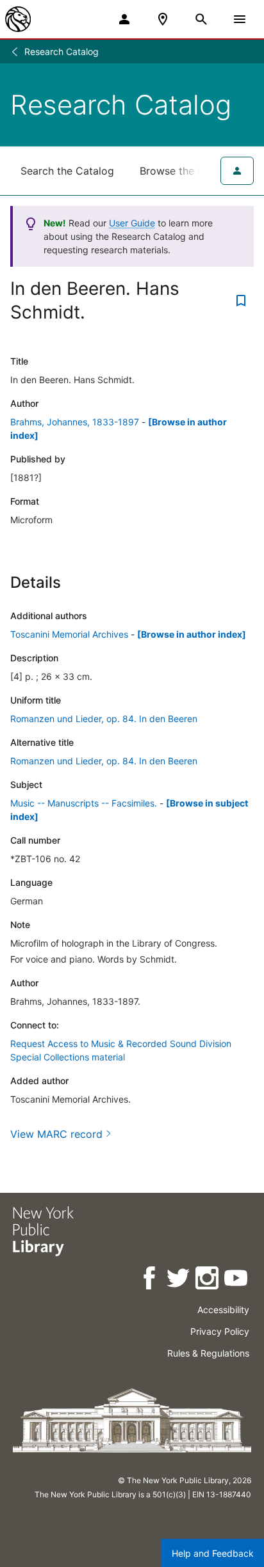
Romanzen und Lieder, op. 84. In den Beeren (103, 718)
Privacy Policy (219, 1331)
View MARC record (56, 1134)
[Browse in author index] (191, 634)
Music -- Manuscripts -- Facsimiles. (83, 803)
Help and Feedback (213, 1553)
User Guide (132, 222)
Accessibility (223, 1309)
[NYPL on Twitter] (179, 1280)
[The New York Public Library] (18, 19)
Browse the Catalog (188, 170)
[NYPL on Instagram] (207, 1280)
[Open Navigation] (239, 19)
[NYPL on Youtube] (236, 1280)
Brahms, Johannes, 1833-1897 (74, 421)
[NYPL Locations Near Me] (163, 19)
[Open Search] (201, 19)
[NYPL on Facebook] (150, 1280)
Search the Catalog (67, 170)
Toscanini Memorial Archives (69, 634)
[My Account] (124, 19)
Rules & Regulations (208, 1353)
